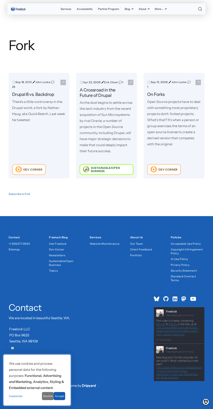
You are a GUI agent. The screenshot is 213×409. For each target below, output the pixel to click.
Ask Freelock (58, 243)
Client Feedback (141, 249)
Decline (48, 396)
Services (66, 9)
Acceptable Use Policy (186, 243)
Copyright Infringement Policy (187, 251)
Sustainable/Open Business (61, 262)
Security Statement (184, 270)
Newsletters (57, 255)
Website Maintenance (104, 243)
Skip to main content (8, 5)
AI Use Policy (179, 259)
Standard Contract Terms (183, 278)
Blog (127, 9)
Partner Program (108, 9)
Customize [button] (15, 396)
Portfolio (136, 255)
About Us (136, 237)
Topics (53, 270)
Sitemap (14, 249)
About (142, 9)
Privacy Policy (180, 265)
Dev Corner (56, 249)
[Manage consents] (206, 402)
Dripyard (89, 386)
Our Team (136, 243)
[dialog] (37, 380)
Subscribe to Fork (19, 194)
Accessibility (85, 9)
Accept (59, 396)
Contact (14, 237)
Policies (176, 237)
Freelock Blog (58, 237)
